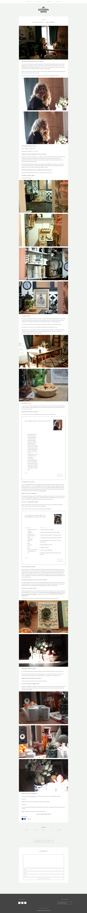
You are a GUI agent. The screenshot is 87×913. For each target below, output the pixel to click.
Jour (22, 811)
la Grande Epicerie (32, 796)
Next (48, 841)
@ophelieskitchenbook (53, 592)
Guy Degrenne (29, 689)
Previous (38, 841)
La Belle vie (39, 484)
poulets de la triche (42, 490)
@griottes (23, 594)
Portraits (43, 19)
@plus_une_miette (61, 592)
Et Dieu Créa (24, 65)
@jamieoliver (35, 594)
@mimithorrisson (29, 594)
